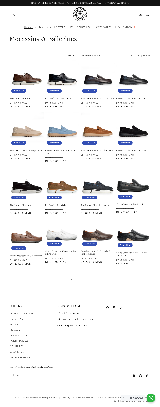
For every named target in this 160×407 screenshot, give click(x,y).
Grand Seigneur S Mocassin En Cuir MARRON (96, 252)
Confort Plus (17, 319)
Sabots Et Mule (18, 335)
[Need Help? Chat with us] (151, 398)
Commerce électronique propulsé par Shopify (49, 398)
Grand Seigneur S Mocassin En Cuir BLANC (60, 252)
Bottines (14, 324)
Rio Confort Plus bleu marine (95, 205)
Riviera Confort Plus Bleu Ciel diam (60, 151)
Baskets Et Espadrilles (22, 313)
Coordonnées (144, 401)
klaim (25, 398)
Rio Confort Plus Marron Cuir (25, 98)
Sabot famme (17, 352)
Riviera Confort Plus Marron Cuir (97, 98)
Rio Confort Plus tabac (56, 205)
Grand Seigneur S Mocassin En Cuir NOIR (131, 254)
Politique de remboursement (109, 398)
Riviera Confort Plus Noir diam (131, 150)
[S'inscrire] (62, 375)
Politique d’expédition (83, 398)
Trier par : (71, 55)
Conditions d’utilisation (124, 401)
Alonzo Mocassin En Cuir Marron (26, 255)
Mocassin (15, 330)
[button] (13, 14)
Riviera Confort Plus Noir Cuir (131, 98)
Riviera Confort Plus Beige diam (26, 150)
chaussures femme (20, 357)
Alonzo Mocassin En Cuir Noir (131, 204)
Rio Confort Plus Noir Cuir (58, 98)
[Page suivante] (88, 279)
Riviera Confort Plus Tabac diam (97, 150)
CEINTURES (16, 346)
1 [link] (71, 279)
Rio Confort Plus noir (20, 205)
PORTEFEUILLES (19, 341)
